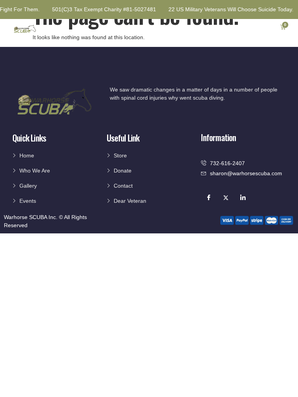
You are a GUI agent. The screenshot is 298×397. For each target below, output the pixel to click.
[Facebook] (209, 198)
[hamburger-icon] (262, 28)
